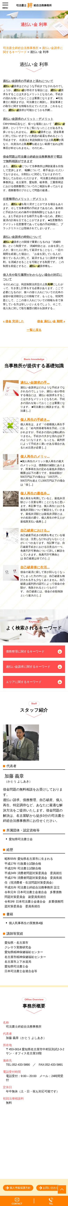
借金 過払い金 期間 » (51, 321)
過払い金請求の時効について (22, 237)
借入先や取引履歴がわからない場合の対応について (32, 277)
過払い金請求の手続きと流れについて (28, 81)
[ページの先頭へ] (62, 1189)
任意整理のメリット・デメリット (25, 199)
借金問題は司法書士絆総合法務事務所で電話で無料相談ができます (32, 159)
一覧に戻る (34, 330)
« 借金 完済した (13, 321)
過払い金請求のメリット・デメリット (28, 119)
